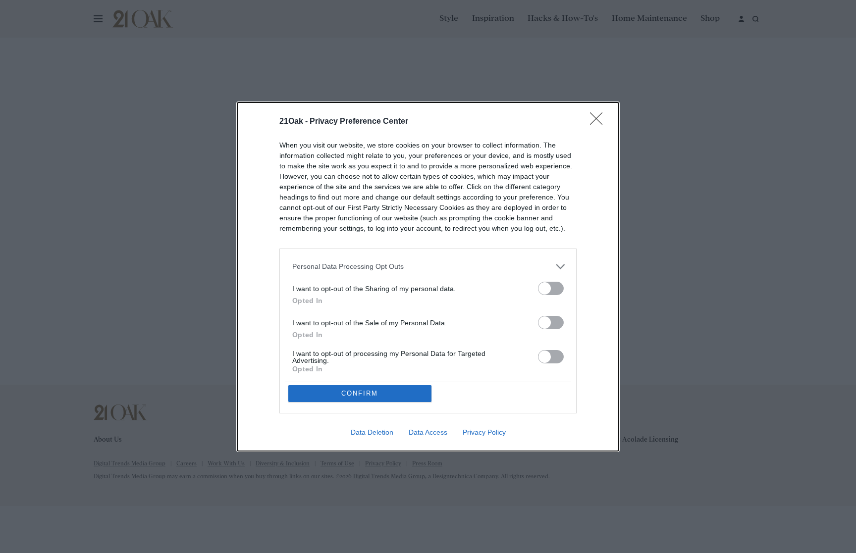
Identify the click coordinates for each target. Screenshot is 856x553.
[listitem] (428, 266)
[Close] (599, 121)
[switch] (551, 288)
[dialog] (428, 276)
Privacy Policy (484, 432)
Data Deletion (372, 432)
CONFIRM (359, 393)
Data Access (428, 432)
